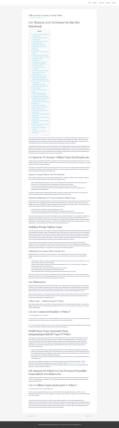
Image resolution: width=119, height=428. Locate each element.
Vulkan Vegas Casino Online (38, 105)
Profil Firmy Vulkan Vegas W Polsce (40, 55)
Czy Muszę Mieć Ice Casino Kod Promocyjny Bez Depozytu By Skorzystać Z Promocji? (39, 63)
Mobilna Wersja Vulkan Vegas (39, 44)
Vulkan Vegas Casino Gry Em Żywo (40, 86)
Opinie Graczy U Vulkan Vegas (39, 75)
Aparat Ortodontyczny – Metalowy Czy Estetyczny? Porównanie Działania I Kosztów (40, 72)
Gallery (94, 2)
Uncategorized (32, 17)
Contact (114, 2)
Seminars (108, 2)
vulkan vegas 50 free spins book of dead (76, 363)
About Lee (101, 2)
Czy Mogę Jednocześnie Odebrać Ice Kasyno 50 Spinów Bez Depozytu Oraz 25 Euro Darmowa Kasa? (40, 98)
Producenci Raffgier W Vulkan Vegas (40, 101)
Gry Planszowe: (35, 50)
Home (89, 2)
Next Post (89, 416)
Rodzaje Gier (35, 103)
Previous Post (31, 416)
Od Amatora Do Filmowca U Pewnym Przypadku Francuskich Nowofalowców (40, 58)
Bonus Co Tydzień (36, 88)
